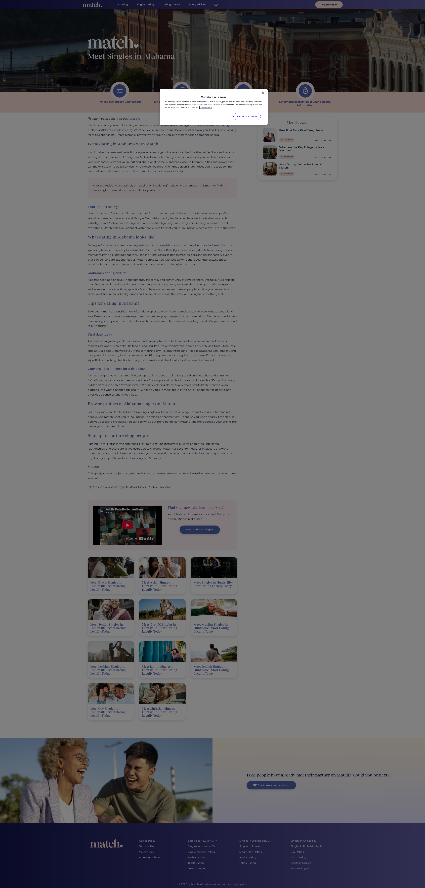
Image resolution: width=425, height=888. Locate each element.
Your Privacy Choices (247, 116)
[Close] (263, 92)
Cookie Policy (206, 107)
